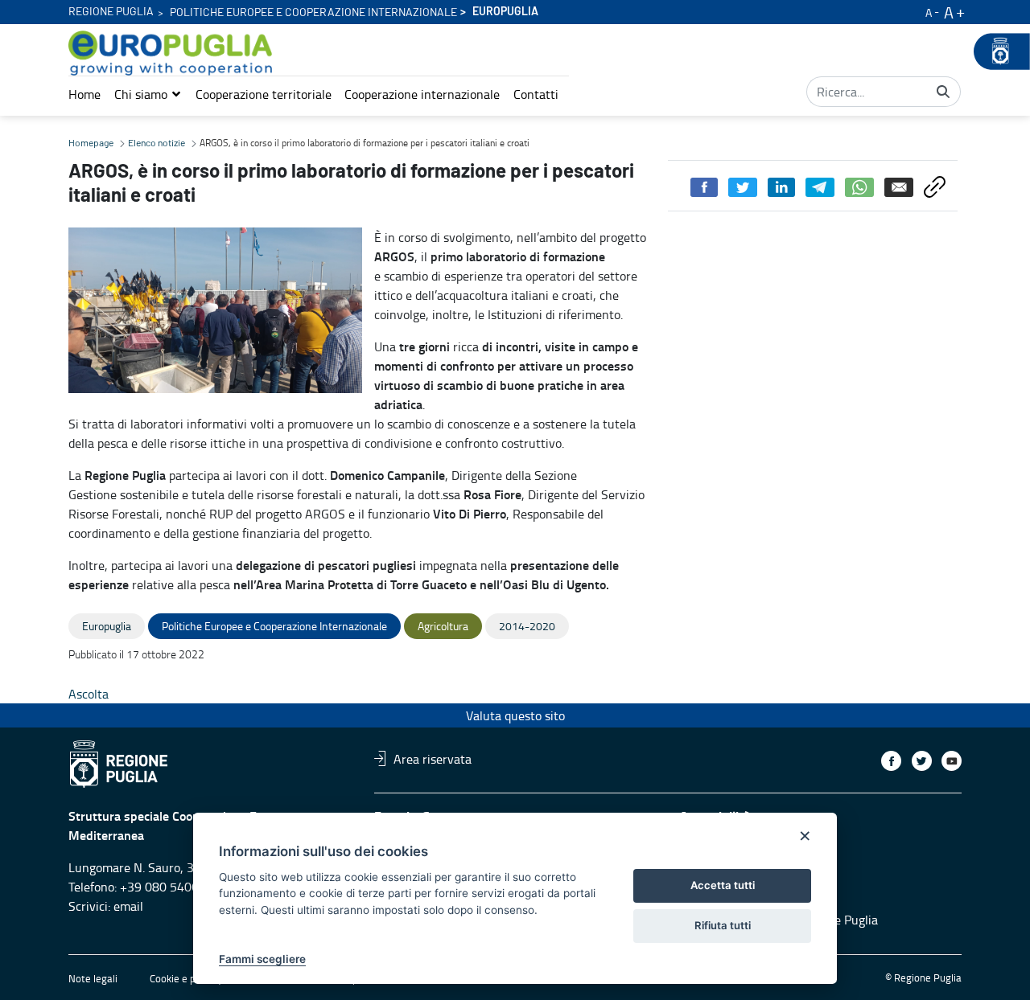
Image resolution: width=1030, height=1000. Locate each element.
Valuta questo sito (515, 715)
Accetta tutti (722, 885)
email (128, 906)
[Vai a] (173, 53)
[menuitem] (84, 94)
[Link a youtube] (951, 761)
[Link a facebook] (891, 761)
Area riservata (432, 758)
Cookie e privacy (186, 978)
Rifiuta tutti (722, 925)
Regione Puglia (111, 12)
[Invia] (943, 92)
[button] (148, 94)
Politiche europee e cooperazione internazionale (313, 12)
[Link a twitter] (922, 761)
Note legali (92, 978)
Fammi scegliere (262, 959)
